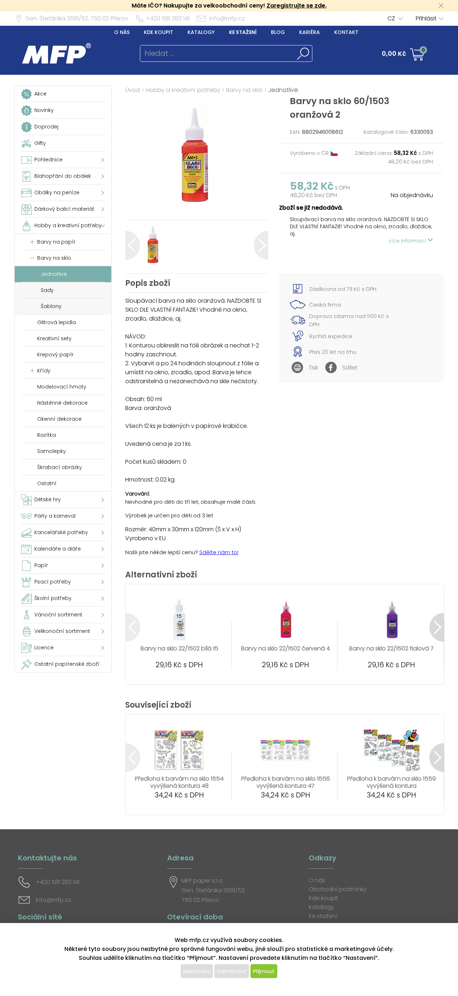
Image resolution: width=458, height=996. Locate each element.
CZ (391, 18)
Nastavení (196, 971)
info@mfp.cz (227, 18)
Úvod (132, 90)
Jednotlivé (283, 90)
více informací (408, 240)
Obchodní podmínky (338, 889)
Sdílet (349, 367)
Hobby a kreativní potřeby (183, 90)
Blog (278, 32)
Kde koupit (158, 32)
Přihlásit (426, 18)
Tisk (313, 367)
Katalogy (201, 32)
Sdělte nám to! (218, 552)
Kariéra (309, 32)
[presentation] (132, 245)
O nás (122, 32)
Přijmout (264, 971)
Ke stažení (243, 32)
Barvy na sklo (244, 90)
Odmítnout (232, 971)
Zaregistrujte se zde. (297, 5)
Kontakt (346, 32)
